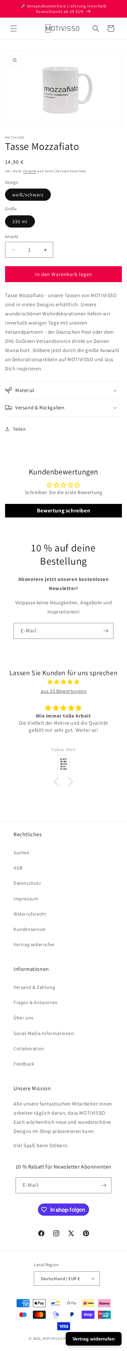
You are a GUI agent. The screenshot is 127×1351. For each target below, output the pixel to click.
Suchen (22, 852)
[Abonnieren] (105, 631)
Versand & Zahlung (34, 987)
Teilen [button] (19, 429)
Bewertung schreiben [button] (63, 510)
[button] (13, 28)
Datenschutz (27, 883)
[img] (63, 681)
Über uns (24, 1018)
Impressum (26, 899)
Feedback (24, 1064)
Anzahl (11, 236)
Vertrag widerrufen (34, 944)
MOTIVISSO (52, 1338)
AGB (18, 868)
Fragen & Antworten (36, 1002)
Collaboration (29, 1048)
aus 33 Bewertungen (64, 691)
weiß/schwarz (28, 195)
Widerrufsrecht (30, 914)
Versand (29, 171)
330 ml (20, 221)
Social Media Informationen (44, 1033)
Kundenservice (30, 929)
